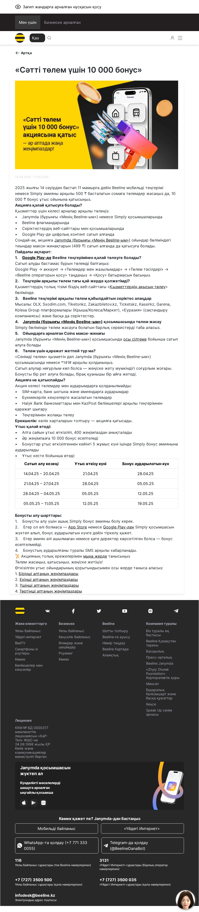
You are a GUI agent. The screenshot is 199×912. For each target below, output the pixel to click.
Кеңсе (151, 704)
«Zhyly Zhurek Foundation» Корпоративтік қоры (163, 673)
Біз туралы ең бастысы (157, 633)
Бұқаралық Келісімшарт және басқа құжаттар (161, 694)
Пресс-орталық (159, 657)
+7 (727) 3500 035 (118, 879)
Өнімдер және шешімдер (71, 645)
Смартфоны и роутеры (26, 651)
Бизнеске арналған (62, 22)
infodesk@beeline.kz (35, 895)
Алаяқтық (110, 655)
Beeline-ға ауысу (116, 637)
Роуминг (66, 653)
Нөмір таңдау (113, 643)
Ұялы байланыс (28, 631)
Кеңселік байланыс (75, 637)
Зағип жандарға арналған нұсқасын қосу (62, 6)
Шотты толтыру (115, 631)
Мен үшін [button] (27, 22)
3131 (104, 860)
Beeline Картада (115, 649)
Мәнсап (152, 684)
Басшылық (155, 651)
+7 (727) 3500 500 (33, 879)
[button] (23, 52)
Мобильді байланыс (56, 828)
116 (18, 860)
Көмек (20, 659)
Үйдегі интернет (28, 637)
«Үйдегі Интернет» (142, 828)
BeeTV (20, 643)
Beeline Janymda (159, 663)
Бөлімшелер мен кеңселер (29, 667)
